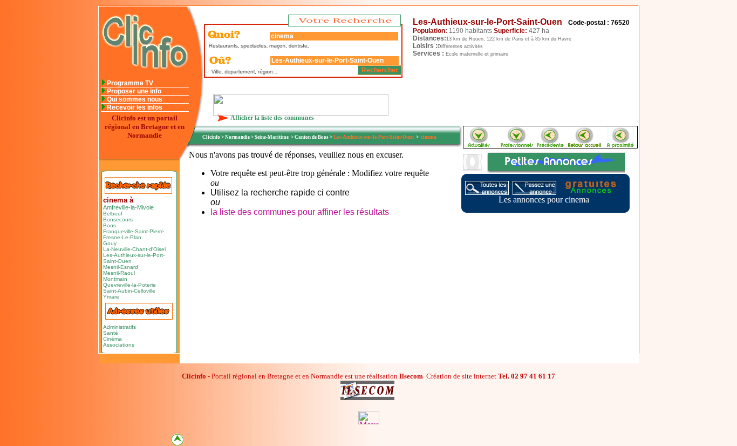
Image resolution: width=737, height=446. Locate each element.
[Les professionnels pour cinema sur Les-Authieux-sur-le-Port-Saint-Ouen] (516, 145)
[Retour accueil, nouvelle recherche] (144, 76)
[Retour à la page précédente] (551, 145)
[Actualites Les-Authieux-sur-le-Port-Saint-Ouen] (478, 145)
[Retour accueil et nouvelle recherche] (585, 145)
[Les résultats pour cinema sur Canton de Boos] (620, 145)
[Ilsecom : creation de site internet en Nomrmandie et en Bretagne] (300, 112)
